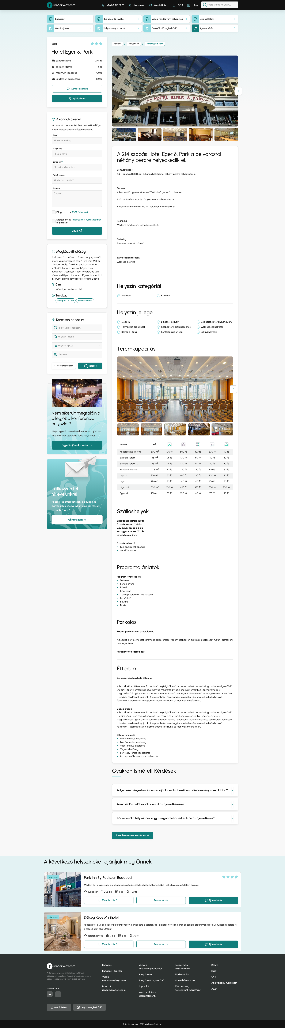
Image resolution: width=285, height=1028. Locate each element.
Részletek (159, 900)
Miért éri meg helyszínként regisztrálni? (188, 988)
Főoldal (117, 43)
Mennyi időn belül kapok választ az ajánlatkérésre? (150, 804)
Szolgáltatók (207, 19)
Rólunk (214, 965)
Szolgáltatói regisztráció (151, 980)
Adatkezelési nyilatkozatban (86, 219)
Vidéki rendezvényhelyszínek (167, 19)
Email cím (58, 162)
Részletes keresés (65, 365)
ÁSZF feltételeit (80, 212)
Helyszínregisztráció (114, 28)
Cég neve (57, 148)
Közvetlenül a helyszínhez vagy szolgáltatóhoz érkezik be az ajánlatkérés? (166, 818)
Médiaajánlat (62, 28)
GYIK (180, 5)
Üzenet (56, 188)
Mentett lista (161, 5)
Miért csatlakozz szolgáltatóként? (147, 994)
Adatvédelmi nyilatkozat (224, 982)
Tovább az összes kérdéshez (131, 835)
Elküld (75, 230)
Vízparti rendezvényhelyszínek (150, 967)
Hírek (195, 5)
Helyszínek (134, 43)
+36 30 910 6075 (115, 5)
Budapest (60, 19)
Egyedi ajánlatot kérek (75, 445)
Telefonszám (59, 175)
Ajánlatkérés (206, 28)
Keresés (93, 365)
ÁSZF (214, 988)
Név (55, 135)
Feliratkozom (75, 519)
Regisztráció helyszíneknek (182, 967)
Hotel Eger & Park (155, 43)
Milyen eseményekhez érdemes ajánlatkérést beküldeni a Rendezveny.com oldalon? (172, 790)
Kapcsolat (139, 5)
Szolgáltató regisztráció (164, 28)
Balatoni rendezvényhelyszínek (114, 988)
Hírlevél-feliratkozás (185, 980)
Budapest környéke (113, 19)
